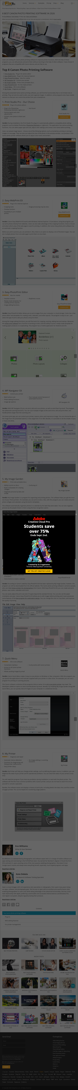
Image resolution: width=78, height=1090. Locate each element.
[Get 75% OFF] (39, 545)
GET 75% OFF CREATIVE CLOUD (39, 571)
